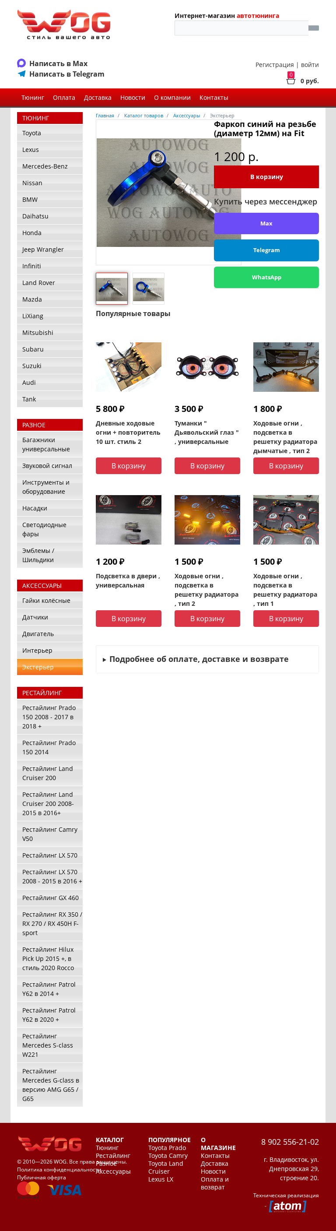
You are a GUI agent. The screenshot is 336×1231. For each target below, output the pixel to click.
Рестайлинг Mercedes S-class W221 (47, 1045)
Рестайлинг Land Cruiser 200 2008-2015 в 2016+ (48, 803)
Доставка (98, 97)
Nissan (32, 183)
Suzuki (32, 366)
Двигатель (38, 634)
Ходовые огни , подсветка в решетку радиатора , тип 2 (206, 590)
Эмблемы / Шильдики (38, 555)
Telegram (266, 250)
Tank (29, 399)
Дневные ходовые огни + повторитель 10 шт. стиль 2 (128, 432)
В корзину (266, 176)
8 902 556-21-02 (290, 1141)
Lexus (30, 149)
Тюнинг (32, 97)
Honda (32, 233)
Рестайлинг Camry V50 (49, 834)
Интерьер (37, 650)
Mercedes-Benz (45, 166)
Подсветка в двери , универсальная (128, 580)
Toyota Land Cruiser (165, 1167)
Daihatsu (35, 216)
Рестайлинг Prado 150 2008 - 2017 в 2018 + (49, 716)
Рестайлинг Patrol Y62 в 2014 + (49, 989)
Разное (106, 1164)
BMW (30, 199)
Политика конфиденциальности (59, 1169)
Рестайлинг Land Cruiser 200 (47, 773)
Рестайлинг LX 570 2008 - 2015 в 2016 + (52, 876)
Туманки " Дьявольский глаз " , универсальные (207, 432)
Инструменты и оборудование (46, 487)
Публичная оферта (41, 1177)
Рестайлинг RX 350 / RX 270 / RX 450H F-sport (52, 923)
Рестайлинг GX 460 (50, 897)
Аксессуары (113, 1171)
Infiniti (31, 266)
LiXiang (32, 316)
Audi (29, 382)
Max (266, 223)
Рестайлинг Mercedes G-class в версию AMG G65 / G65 (50, 1085)
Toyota (31, 133)
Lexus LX (160, 1179)
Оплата (64, 97)
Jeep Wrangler (43, 249)
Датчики (35, 617)
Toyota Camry (168, 1156)
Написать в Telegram (67, 74)
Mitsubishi (37, 332)
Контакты (214, 97)
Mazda (32, 299)
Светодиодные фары (44, 529)
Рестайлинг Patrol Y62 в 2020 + (49, 1014)
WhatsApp (266, 277)
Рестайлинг (113, 1156)
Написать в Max (58, 63)
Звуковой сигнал (47, 465)
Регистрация (275, 64)
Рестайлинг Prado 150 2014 (49, 747)
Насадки (34, 508)
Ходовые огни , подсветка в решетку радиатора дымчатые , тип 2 (285, 437)
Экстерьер (38, 667)
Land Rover (38, 282)
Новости (132, 97)
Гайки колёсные (46, 600)
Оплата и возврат (215, 1183)
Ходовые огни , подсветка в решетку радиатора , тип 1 (285, 590)
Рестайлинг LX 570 (49, 855)
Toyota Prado (167, 1148)
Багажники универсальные (46, 444)
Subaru (33, 349)
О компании (172, 97)
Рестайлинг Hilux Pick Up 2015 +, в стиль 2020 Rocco (48, 958)
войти (310, 64)
